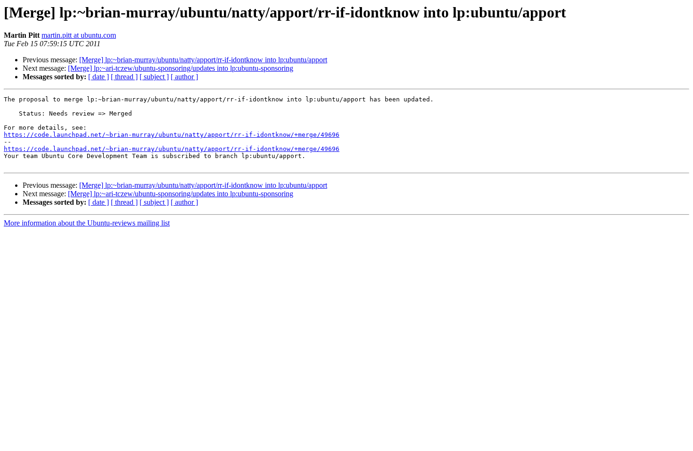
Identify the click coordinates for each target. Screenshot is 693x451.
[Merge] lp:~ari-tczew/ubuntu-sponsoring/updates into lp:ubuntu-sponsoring (180, 68)
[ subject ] (154, 77)
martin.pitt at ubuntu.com (78, 35)
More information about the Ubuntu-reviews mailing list (87, 223)
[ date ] (98, 77)
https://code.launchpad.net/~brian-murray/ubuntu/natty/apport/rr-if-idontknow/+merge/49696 (171, 134)
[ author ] (184, 77)
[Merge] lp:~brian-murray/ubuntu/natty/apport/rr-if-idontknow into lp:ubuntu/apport (203, 60)
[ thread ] (124, 77)
